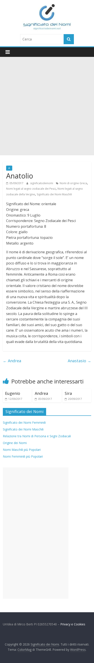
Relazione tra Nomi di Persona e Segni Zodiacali (37, 436)
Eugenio (12, 393)
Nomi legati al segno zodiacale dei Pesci (31, 189)
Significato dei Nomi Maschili (54, 194)
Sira (68, 393)
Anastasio (79, 360)
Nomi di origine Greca (73, 183)
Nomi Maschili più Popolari (22, 450)
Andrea (12, 360)
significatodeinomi (42, 183)
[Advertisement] (47, 106)
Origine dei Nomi (15, 443)
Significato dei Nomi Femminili (24, 422)
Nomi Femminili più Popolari (23, 456)
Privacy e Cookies (72, 624)
